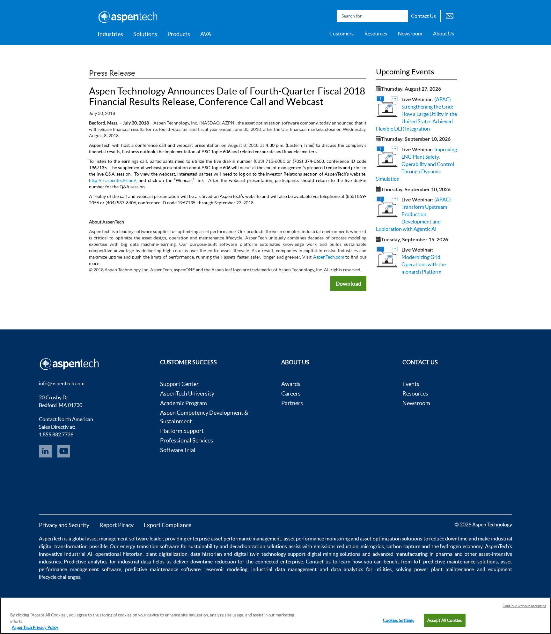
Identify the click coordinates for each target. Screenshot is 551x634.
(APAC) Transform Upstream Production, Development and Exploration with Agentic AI (413, 214)
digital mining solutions (333, 554)
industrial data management (284, 569)
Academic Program (183, 403)
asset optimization (380, 538)
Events (410, 384)
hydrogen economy (461, 546)
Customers (341, 33)
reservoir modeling (225, 569)
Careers (291, 393)
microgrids (372, 546)
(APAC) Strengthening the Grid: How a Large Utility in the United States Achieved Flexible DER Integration (416, 113)
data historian (206, 554)
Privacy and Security (64, 525)
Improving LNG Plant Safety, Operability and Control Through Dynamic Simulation (416, 164)
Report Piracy (116, 525)
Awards (290, 384)
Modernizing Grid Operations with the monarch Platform (423, 264)
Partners (292, 403)
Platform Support (182, 430)
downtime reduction (213, 561)
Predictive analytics (85, 561)
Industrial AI (78, 554)
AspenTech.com (328, 257)
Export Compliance (167, 525)
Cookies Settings (398, 620)
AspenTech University (187, 393)
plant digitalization (166, 554)
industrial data (134, 561)
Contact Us (423, 16)
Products (178, 34)
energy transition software (149, 546)
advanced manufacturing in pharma (412, 554)
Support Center (179, 384)
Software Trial (177, 450)
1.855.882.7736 (56, 434)
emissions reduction (336, 546)
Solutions (145, 34)
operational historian (119, 554)
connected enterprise (279, 561)
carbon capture (403, 546)
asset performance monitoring (316, 538)
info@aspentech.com (61, 383)
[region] (275, 616)
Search (401, 16)
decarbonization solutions (258, 546)
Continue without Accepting (524, 606)
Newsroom (410, 33)
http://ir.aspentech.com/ (112, 180)
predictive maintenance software (161, 569)
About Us (443, 33)
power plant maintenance (444, 569)
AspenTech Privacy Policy (35, 627)
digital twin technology (260, 554)
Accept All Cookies (444, 620)
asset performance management (246, 538)
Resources (375, 33)
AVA (205, 34)
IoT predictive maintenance (444, 561)
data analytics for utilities (361, 569)
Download (348, 283)
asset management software (118, 538)
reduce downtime (448, 538)
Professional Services (186, 440)
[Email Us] (449, 15)
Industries (110, 34)
